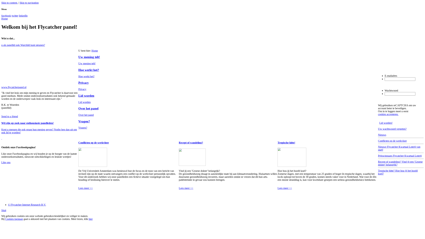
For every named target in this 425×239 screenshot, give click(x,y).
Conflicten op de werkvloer (93, 142)
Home (94, 50)
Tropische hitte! (286, 142)
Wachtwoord (391, 90)
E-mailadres (391, 75)
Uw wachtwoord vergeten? (392, 128)
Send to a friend (9, 116)
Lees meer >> (85, 188)
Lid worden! (385, 122)
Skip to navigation (29, 2)
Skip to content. (9, 2)
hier (91, 219)
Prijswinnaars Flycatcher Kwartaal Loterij (400, 155)
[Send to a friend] (1, 138)
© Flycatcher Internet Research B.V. (27, 204)
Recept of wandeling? (191, 142)
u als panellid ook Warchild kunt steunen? (23, 45)
